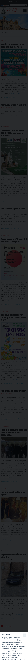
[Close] (24, 635)
